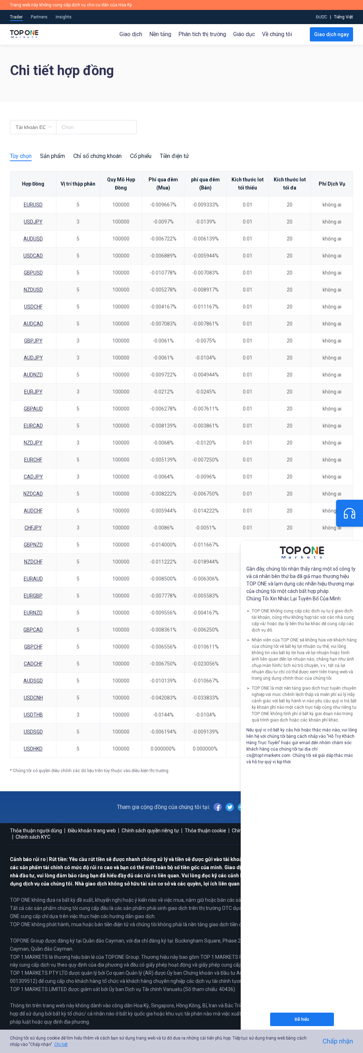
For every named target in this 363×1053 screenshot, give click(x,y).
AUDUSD (33, 239)
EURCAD (33, 426)
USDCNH (33, 698)
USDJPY (33, 222)
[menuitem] (343, 17)
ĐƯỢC (321, 17)
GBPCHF (33, 647)
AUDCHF (33, 511)
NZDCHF (33, 562)
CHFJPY (33, 528)
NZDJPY (33, 443)
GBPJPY (33, 341)
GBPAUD (33, 409)
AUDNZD (33, 375)
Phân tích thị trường (202, 34)
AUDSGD (33, 681)
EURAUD (33, 579)
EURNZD (33, 613)
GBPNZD (33, 545)
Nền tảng (160, 34)
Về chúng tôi (277, 34)
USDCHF (33, 307)
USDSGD (33, 732)
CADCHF (33, 664)
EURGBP (33, 596)
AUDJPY (33, 358)
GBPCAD (33, 630)
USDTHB (33, 715)
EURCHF (33, 460)
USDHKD (33, 749)
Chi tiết (61, 1044)
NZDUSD (33, 290)
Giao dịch (130, 34)
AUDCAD (33, 324)
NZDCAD (33, 494)
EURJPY (33, 392)
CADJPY (33, 477)
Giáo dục (244, 34)
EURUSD (33, 205)
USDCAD (33, 256)
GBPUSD (33, 273)
